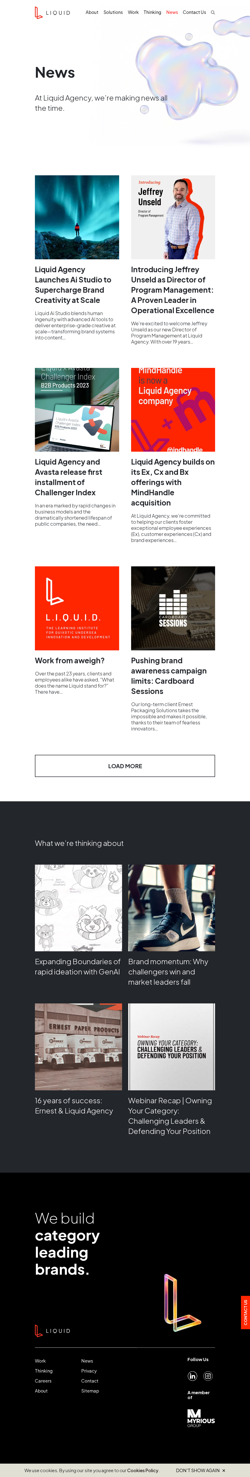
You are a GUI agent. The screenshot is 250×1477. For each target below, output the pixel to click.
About (41, 1390)
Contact (89, 1381)
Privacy (89, 1371)
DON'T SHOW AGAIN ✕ (201, 1470)
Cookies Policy (142, 1470)
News (87, 1361)
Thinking (44, 1371)
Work (40, 1361)
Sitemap (90, 1390)
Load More (125, 765)
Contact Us (245, 1312)
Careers (43, 1381)
